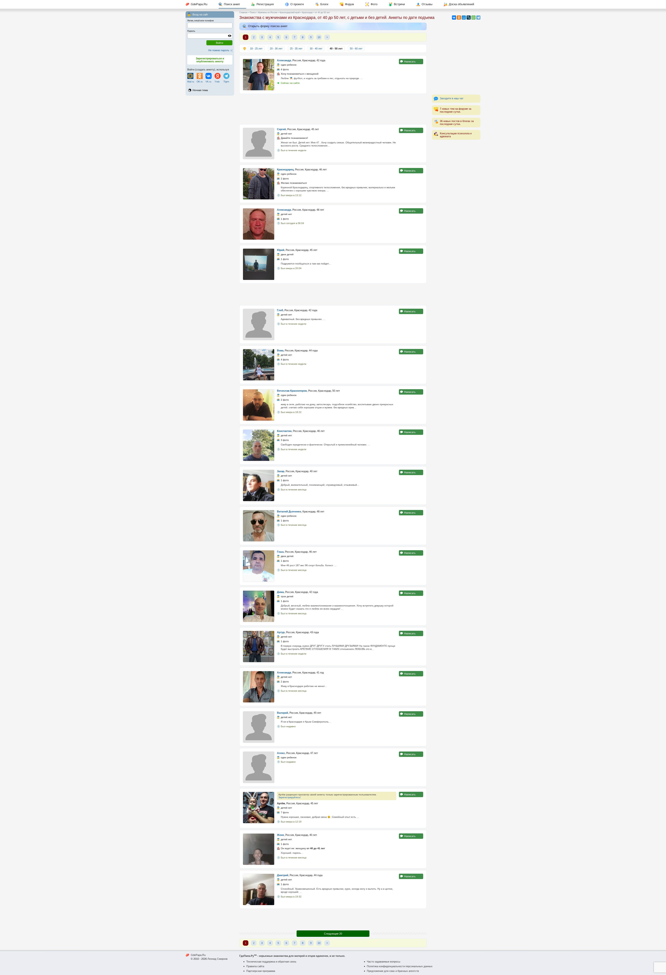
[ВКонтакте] (454, 17)
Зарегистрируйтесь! (289, 797)
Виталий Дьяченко (289, 511)
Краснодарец (285, 169)
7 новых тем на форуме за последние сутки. (455, 110)
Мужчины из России (267, 12)
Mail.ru (190, 81)
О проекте (297, 4)
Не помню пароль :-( (220, 50)
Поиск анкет (232, 4)
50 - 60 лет (356, 48)
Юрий (280, 249)
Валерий (282, 712)
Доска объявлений (461, 4)
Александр (284, 60)
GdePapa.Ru (199, 4)
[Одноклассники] (459, 17)
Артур (281, 632)
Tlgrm (226, 81)
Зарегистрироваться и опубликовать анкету (210, 60)
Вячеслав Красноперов (292, 390)
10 (319, 37)
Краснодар (307, 12)
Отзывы (427, 4)
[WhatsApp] (473, 17)
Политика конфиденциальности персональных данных (400, 966)
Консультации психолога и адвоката (456, 135)
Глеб (280, 310)
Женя (280, 834)
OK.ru (200, 81)
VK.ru (208, 81)
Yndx (217, 81)
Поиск (253, 12)
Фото (374, 4)
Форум (349, 4)
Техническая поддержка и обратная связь (271, 961)
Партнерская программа (260, 970)
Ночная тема (200, 90)
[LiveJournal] (469, 17)
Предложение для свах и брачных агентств (393, 970)
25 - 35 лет (296, 48)
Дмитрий (282, 875)
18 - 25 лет (256, 48)
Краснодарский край (290, 12)
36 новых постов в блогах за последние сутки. (457, 122)
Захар (280, 471)
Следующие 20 (333, 933)
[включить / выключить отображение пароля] (229, 35)
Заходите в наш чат (451, 98)
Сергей (281, 129)
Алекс (281, 753)
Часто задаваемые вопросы (383, 961)
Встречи (399, 4)
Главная (243, 12)
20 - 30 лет (276, 48)
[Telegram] (478, 17)
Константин (284, 430)
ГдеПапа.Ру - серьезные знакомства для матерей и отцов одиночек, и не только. (292, 955)
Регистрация (265, 4)
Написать (410, 61)
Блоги (324, 4)
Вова (280, 350)
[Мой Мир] (464, 17)
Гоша (280, 551)
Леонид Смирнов (217, 958)
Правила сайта (255, 966)
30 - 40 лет (316, 48)
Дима (280, 591)
